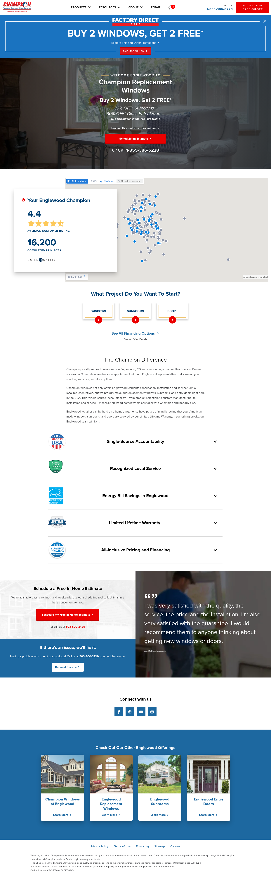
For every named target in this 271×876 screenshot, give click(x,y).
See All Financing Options (134, 333)
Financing (142, 846)
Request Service (66, 667)
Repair (156, 7)
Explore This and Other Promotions (133, 43)
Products (78, 7)
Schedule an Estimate (134, 139)
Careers (175, 846)
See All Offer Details (135, 339)
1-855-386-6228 (220, 7)
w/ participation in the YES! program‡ (135, 119)
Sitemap (159, 846)
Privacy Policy (99, 846)
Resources (107, 7)
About (133, 7)
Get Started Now (133, 51)
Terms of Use (122, 846)
